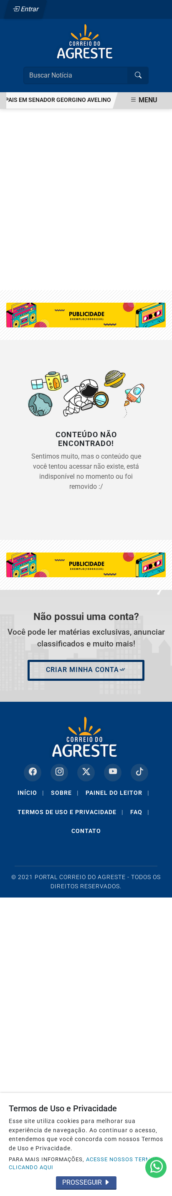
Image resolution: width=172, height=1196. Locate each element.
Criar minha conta (82, 670)
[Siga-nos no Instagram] (59, 772)
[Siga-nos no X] (86, 772)
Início (31, 792)
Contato (86, 831)
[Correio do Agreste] (86, 41)
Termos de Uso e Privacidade (71, 812)
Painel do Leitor (117, 792)
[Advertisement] (86, 199)
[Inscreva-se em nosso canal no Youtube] (112, 772)
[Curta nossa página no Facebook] (32, 772)
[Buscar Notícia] (138, 75)
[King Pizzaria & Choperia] (86, 315)
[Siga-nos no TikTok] (139, 772)
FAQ (139, 812)
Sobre (65, 792)
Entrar (29, 9)
